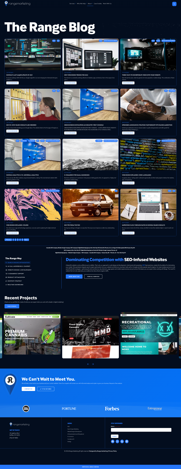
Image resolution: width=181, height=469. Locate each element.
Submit (114, 436)
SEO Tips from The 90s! (72, 225)
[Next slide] (93, 364)
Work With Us (107, 3)
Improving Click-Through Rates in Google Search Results (143, 225)
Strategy (69, 441)
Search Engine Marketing (73, 429)
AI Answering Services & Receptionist (76, 434)
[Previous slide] (88, 364)
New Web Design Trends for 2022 (76, 75)
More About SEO (74, 276)
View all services (93, 276)
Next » (26, 240)
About (90, 3)
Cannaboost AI (71, 439)
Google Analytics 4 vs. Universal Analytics (22, 175)
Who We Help (81, 3)
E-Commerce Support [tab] (15, 273)
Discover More (12, 83)
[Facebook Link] (112, 441)
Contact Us (28, 389)
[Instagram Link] (117, 441)
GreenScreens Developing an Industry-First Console (84, 125)
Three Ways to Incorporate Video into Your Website (141, 75)
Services (72, 3)
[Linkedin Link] (127, 441)
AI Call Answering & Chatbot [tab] (18, 266)
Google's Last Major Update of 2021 (19, 75)
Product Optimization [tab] (16, 277)
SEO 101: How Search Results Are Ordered (21, 125)
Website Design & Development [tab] (19, 270)
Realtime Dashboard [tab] (15, 284)
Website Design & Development (75, 431)
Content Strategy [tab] (14, 281)
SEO (143, 265)
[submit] (174, 4)
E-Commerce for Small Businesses (76, 175)
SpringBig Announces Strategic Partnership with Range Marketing (147, 125)
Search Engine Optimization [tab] (18, 262)
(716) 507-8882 (46, 389)
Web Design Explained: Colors (17, 225)
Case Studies (98, 3)
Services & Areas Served (90, 467)
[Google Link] (122, 441)
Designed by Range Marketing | (98, 451)
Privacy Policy (112, 451)
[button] (32, 337)
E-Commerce (71, 436)
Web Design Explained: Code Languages (136, 175)
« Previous (8, 240)
